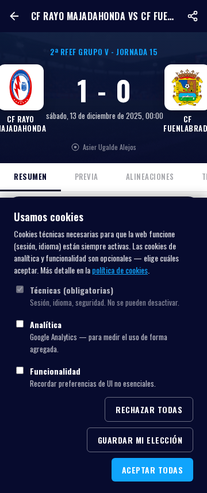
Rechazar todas (149, 409)
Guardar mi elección (140, 440)
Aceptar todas (152, 470)
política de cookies (120, 270)
